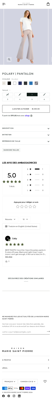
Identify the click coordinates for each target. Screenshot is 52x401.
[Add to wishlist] (45, 381)
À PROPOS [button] (6, 360)
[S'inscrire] (47, 331)
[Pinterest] (8, 396)
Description (8, 128)
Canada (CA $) (27, 382)
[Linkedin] (19, 396)
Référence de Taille (11, 141)
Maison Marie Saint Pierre (16, 392)
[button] (36, 169)
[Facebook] (3, 396)
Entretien (7, 135)
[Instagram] (14, 396)
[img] (11, 182)
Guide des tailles (11, 150)
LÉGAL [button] (5, 368)
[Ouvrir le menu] (6, 4)
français (9, 382)
